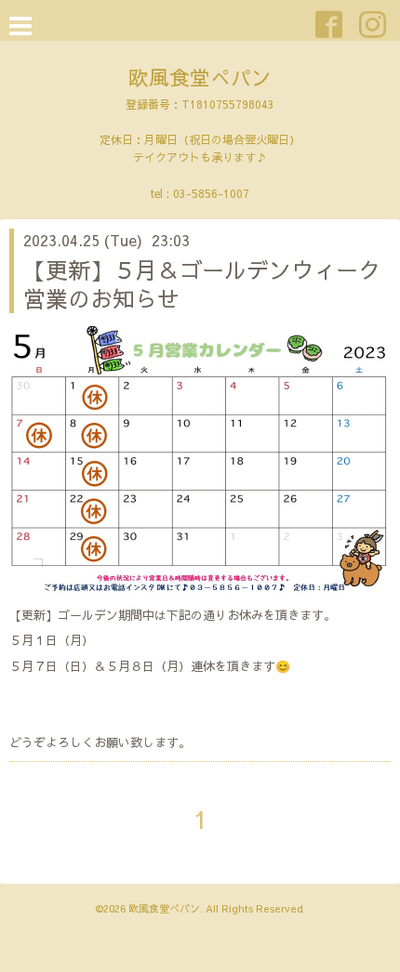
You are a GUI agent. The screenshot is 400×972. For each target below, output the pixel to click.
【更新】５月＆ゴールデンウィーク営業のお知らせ (201, 284)
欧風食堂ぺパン (200, 77)
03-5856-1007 (211, 193)
